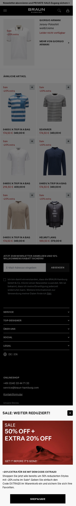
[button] (36, 253)
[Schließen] (70, 413)
